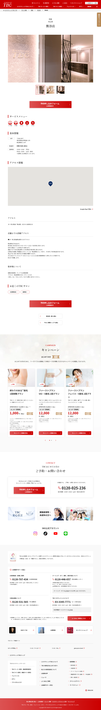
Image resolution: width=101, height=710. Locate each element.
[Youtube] (55, 533)
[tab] (40, 89)
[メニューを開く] (97, 6)
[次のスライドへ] (56, 440)
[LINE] (66, 533)
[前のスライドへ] (45, 440)
